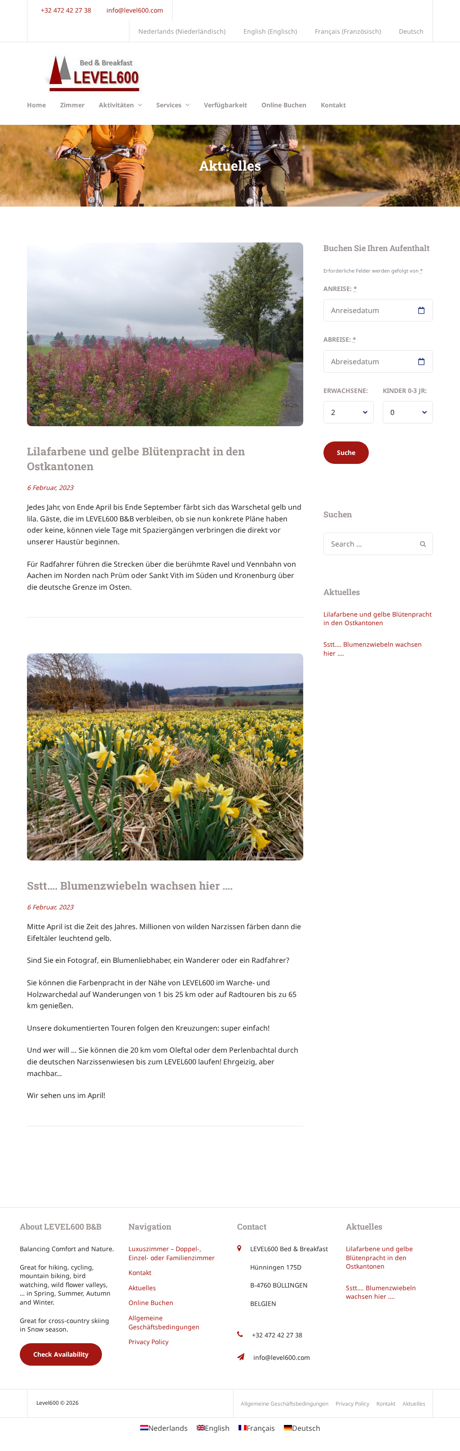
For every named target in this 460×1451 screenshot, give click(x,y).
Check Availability (60, 1354)
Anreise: (340, 288)
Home (36, 105)
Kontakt (333, 105)
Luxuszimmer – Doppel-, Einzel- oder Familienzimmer (171, 1253)
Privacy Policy (148, 1341)
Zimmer (72, 105)
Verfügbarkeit (225, 105)
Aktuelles (142, 1287)
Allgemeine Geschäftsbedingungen (163, 1322)
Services (168, 105)
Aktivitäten (116, 105)
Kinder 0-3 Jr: (405, 390)
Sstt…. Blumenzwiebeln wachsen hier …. (130, 885)
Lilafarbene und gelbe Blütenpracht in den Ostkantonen (377, 618)
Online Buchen (283, 105)
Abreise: (339, 339)
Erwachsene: (345, 390)
